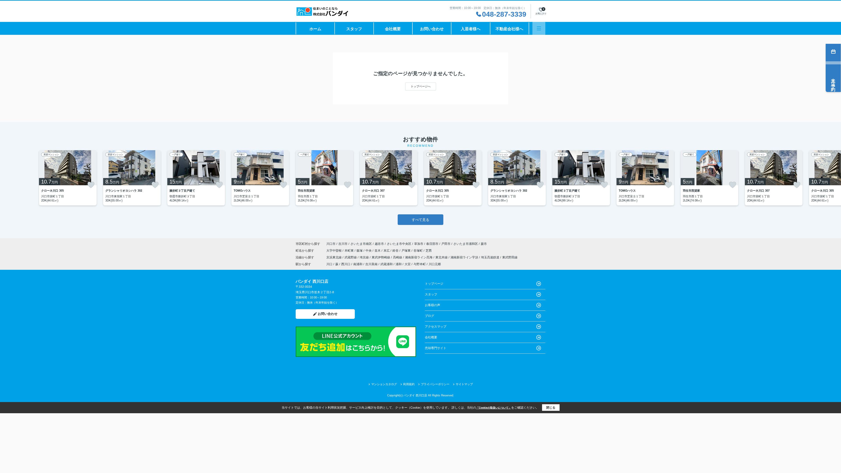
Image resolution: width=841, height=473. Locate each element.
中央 (369, 250)
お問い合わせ (432, 29)
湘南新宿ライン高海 (419, 257)
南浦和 (357, 264)
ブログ (429, 316)
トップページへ (421, 86)
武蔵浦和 (386, 264)
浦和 (399, 264)
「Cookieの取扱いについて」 (493, 407)
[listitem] (324, 177)
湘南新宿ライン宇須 (465, 257)
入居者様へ (471, 29)
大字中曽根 (334, 250)
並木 (378, 250)
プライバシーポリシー (435, 384)
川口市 (331, 243)
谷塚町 (418, 250)
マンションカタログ (384, 384)
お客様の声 (432, 305)
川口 (329, 264)
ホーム (315, 29)
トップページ (434, 283)
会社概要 (393, 29)
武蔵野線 (351, 257)
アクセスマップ (435, 326)
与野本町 (419, 264)
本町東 (350, 250)
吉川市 (343, 243)
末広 (386, 250)
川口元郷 (435, 264)
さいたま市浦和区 (465, 243)
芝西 (429, 250)
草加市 (418, 243)
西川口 (345, 264)
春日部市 (432, 243)
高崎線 (398, 257)
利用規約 (409, 384)
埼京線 (365, 257)
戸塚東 (406, 250)
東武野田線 (510, 257)
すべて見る (420, 220)
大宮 (408, 264)
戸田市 (446, 243)
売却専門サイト (435, 348)
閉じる (550, 407)
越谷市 (379, 243)
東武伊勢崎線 (381, 257)
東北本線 (442, 257)
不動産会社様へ (509, 29)
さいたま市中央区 (399, 243)
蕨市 (484, 243)
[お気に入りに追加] (90, 185)
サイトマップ (464, 384)
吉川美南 (371, 264)
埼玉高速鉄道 (490, 257)
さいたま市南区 (361, 243)
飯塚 (360, 250)
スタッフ (354, 29)
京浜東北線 (334, 257)
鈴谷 (395, 250)
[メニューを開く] (539, 28)
